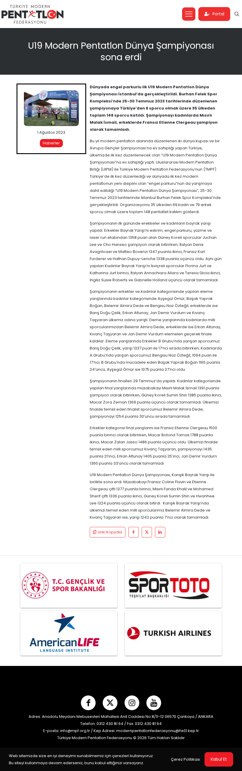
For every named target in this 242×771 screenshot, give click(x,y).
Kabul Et (219, 759)
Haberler (51, 143)
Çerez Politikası (185, 759)
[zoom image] (70, 98)
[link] (51, 108)
